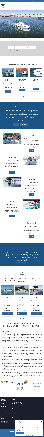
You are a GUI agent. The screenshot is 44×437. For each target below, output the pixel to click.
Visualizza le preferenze (38, 433)
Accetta (20, 433)
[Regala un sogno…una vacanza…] (36, 72)
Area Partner (3, 408)
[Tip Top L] (36, 290)
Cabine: (30, 44)
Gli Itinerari (24, 124)
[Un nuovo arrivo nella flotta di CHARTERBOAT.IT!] (8, 72)
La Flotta (16, 124)
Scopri (8, 313)
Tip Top (22, 297)
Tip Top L (36, 297)
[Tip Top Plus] (7, 290)
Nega (29, 433)
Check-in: (10, 44)
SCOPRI (31, 150)
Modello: (24, 44)
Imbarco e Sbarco (4, 406)
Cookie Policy (27, 435)
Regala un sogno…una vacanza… (36, 81)
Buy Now (8, 91)
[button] (41, 422)
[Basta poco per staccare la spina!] (22, 72)
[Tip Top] (22, 290)
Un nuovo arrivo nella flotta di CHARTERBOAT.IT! (8, 81)
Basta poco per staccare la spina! (22, 81)
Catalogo (2, 403)
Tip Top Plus (7, 297)
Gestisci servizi (19, 430)
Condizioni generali (4, 404)
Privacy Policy (31, 435)
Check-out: (17, 44)
